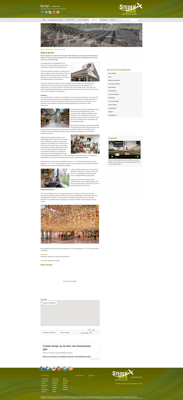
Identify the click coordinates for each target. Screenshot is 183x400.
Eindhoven (55, 381)
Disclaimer (134, 383)
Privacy (140, 383)
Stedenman (56, 6)
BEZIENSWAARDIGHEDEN (56, 20)
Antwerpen (45, 381)
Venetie (65, 389)
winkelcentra (49, 49)
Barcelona (45, 385)
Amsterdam (45, 379)
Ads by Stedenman (95, 358)
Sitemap (129, 383)
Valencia (65, 387)
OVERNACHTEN (70, 20)
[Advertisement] (124, 184)
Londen (54, 385)
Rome (65, 379)
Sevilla (65, 383)
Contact (124, 383)
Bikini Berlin (44, 254)
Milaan (54, 389)
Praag (54, 391)
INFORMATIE (103, 20)
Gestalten (52, 163)
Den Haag (55, 379)
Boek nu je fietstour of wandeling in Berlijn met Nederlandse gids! (67, 356)
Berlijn (44, 387)
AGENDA (112, 20)
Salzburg (65, 381)
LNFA (73, 161)
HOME (44, 20)
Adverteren (118, 383)
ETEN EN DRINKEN (83, 20)
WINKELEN (94, 20)
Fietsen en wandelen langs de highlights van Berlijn (58, 353)
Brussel (44, 391)
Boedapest (45, 389)
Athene (44, 383)
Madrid (54, 387)
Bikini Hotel (85, 248)
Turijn (64, 385)
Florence (55, 383)
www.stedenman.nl (136, 377)
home (42, 49)
